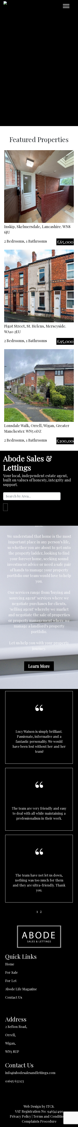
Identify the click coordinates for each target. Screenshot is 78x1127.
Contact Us (13, 997)
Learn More (39, 666)
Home (9, 964)
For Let (10, 980)
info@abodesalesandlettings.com (30, 1073)
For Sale (11, 972)
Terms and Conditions (50, 1116)
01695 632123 (14, 1081)
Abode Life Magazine (21, 989)
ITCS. (50, 1106)
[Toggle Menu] (66, 6)
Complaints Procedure (39, 1121)
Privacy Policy (20, 1116)
